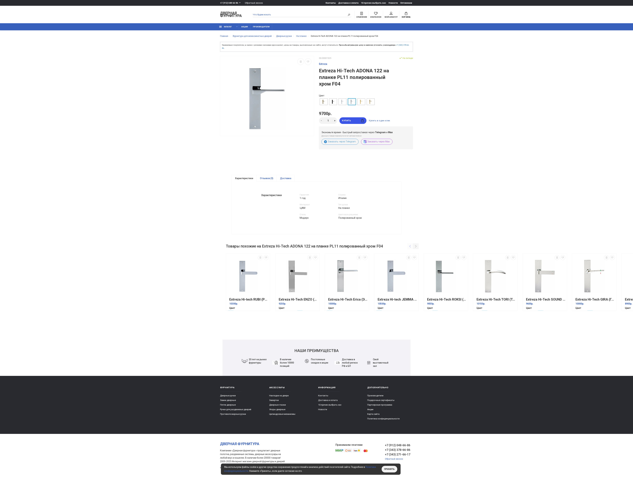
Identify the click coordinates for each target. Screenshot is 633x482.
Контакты (331, 3)
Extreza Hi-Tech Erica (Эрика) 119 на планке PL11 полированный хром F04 (347, 299)
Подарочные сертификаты (380, 400)
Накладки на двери (279, 395)
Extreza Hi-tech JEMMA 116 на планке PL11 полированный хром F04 (397, 299)
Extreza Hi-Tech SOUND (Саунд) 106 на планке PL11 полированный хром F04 (545, 299)
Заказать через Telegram (342, 141)
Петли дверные (228, 405)
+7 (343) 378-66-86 (397, 450)
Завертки (274, 400)
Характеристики (244, 178)
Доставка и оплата (348, 3)
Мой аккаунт (391, 17)
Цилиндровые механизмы (282, 414)
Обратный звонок (254, 3)
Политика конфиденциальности (383, 418)
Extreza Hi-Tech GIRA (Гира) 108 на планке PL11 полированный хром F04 (595, 299)
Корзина (406, 17)
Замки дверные (228, 400)
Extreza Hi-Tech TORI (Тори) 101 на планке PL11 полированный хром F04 (496, 299)
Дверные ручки (228, 395)
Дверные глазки (277, 405)
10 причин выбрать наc (373, 3)
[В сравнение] (300, 61)
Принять (389, 469)
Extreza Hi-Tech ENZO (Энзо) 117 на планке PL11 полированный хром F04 (298, 299)
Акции (244, 27)
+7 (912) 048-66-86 (229, 3)
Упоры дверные (277, 409)
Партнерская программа (379, 405)
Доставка (285, 178)
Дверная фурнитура (231, 14)
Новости (393, 3)
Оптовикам (406, 3)
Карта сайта (373, 414)
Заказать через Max (378, 141)
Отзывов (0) (266, 178)
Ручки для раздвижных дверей (235, 409)
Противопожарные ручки (233, 414)
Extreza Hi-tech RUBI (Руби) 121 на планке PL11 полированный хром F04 (249, 299)
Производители (261, 27)
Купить (346, 120)
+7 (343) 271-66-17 (397, 454)
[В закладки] (308, 61)
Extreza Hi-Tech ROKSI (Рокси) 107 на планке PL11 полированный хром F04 (446, 299)
